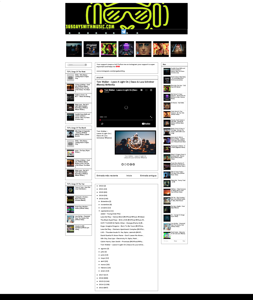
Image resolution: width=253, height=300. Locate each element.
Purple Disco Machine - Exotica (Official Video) (82, 207)
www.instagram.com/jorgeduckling (111, 71)
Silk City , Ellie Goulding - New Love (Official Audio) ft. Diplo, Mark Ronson (178, 199)
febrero (104, 267)
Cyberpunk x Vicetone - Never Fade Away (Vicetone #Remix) (82, 198)
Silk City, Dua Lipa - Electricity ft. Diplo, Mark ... (119, 238)
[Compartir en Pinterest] (133, 164)
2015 (101, 281)
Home (175, 241)
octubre (104, 208)
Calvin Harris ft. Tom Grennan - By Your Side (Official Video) (177, 113)
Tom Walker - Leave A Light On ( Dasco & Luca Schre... (122, 244)
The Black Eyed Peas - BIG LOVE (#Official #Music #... (123, 220)
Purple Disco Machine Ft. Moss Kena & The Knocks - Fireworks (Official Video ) (178, 164)
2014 (101, 284)
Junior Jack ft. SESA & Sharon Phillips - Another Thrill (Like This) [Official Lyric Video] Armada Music (178, 139)
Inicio (129, 175)
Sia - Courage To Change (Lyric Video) (177, 215)
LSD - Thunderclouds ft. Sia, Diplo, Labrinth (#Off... (121, 232)
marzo (103, 264)
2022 (101, 186)
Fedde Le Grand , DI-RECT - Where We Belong (82, 95)
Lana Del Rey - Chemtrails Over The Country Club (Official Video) (82, 218)
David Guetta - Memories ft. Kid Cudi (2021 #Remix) (178, 232)
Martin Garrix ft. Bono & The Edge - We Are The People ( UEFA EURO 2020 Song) (178, 131)
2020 (101, 192)
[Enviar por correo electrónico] (122, 164)
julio (103, 252)
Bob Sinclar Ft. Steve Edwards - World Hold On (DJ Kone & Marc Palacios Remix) (178, 96)
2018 (101, 198)
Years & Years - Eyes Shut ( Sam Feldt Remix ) (82, 188)
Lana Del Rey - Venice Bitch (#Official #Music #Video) (122, 217)
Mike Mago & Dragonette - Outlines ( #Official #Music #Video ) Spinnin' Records (82, 133)
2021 (101, 189)
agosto (104, 248)
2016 (101, 278)
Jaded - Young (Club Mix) (110, 214)
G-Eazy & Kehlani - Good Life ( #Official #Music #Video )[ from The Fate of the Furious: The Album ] (82, 88)
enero (103, 271)
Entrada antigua (148, 175)
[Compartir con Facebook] (131, 164)
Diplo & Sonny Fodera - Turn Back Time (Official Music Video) (177, 173)
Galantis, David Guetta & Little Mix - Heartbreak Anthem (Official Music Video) (178, 122)
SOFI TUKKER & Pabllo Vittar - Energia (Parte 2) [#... (122, 223)
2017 (101, 275)
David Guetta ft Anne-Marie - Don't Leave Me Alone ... (122, 235)
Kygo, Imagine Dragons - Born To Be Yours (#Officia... (122, 226)
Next (184, 241)
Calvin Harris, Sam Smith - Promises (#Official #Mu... (122, 241)
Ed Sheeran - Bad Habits (177, 103)
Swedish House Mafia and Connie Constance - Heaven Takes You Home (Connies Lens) (82, 116)
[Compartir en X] (128, 164)
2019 (101, 195)
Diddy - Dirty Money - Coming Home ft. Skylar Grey (82, 76)
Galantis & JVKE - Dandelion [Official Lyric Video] (82, 227)
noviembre (105, 204)
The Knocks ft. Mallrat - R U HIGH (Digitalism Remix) (178, 146)
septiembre (105, 211)
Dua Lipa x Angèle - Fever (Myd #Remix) (178, 207)
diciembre (105, 201)
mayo (103, 258)
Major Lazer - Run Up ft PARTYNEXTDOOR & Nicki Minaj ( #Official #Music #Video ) (81, 107)
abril (103, 261)
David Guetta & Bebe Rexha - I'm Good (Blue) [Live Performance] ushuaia (178, 78)
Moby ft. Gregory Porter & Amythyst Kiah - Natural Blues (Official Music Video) (178, 157)
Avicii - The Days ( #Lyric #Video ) (82, 151)
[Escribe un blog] (125, 164)
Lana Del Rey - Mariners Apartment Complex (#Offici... (123, 229)
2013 (101, 287)
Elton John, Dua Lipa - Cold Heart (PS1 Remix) (178, 86)
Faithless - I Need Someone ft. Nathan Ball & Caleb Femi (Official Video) (178, 190)
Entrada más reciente (107, 175)
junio (103, 255)
